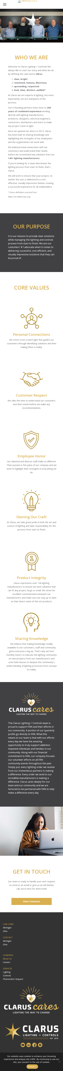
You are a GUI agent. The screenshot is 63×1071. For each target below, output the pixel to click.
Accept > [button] (32, 1066)
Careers (6, 962)
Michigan (7, 927)
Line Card (8, 924)
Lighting (6, 972)
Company (8, 955)
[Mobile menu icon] (4, 4)
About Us (7, 958)
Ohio (5, 931)
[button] (59, 1061)
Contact (8, 937)
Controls (7, 975)
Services (7, 968)
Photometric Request (13, 979)
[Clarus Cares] (31, 704)
